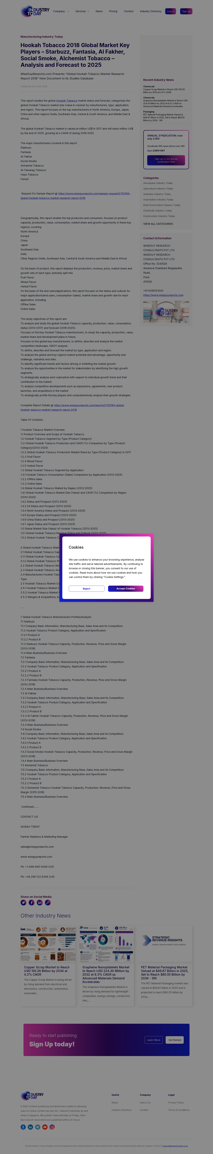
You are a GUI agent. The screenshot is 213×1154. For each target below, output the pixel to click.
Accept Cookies (125, 588)
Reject (86, 588)
